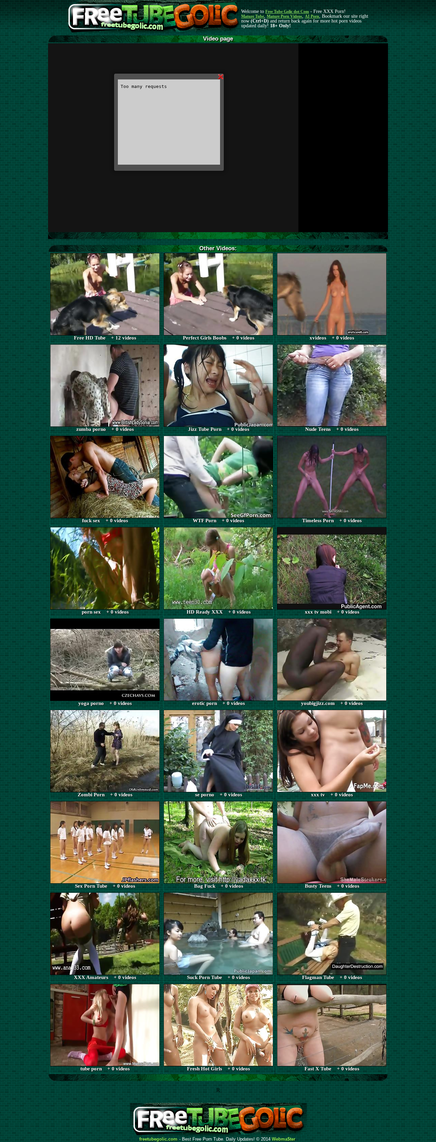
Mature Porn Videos (284, 16)
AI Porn (312, 16)
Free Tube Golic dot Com (287, 11)
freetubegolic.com (158, 1139)
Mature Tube (252, 16)
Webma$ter (283, 1139)
